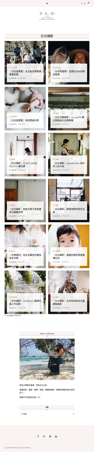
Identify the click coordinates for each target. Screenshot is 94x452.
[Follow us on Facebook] (38, 436)
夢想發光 (12, 251)
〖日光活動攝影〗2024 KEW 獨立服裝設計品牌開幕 (68, 119)
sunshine (13, 78)
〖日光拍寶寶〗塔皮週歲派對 (24, 120)
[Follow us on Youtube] (56, 436)
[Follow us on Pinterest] (50, 436)
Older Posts (13, 315)
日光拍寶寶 (13, 68)
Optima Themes (24, 448)
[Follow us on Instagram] (44, 436)
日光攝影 (56, 113)
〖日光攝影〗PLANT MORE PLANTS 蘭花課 (23, 165)
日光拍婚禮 (56, 68)
